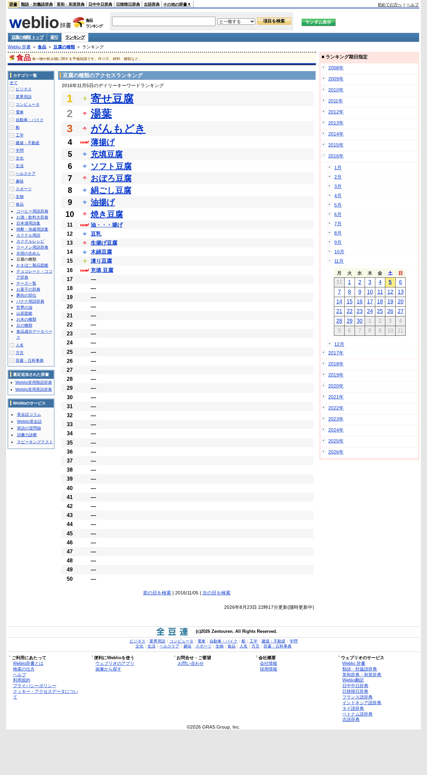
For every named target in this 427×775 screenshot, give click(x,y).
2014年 (336, 134)
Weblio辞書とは (28, 663)
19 (390, 301)
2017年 (336, 352)
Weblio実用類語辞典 (33, 382)
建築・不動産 (28, 143)
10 (370, 292)
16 (360, 301)
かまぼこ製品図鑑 (32, 265)
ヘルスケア (26, 173)
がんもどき (118, 128)
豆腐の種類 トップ (27, 37)
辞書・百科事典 (30, 360)
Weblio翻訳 (353, 680)
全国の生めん (28, 253)
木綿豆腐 (101, 252)
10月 (339, 251)
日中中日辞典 (100, 4)
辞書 (13, 4)
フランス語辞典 (357, 697)
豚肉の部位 (26, 295)
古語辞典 (152, 4)
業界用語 (24, 96)
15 (350, 301)
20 (401, 301)
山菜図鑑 (24, 313)
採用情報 (268, 669)
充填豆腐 (107, 154)
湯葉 (101, 113)
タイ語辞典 (353, 708)
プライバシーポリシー (34, 685)
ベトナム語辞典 (357, 714)
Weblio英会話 (29, 421)
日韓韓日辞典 (128, 4)
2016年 (336, 156)
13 (401, 292)
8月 (338, 233)
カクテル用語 (28, 235)
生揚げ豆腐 (104, 243)
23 (360, 311)
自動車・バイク (30, 119)
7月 (338, 223)
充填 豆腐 (102, 270)
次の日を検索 (216, 592)
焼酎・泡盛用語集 (32, 229)
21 (339, 311)
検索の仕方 (24, 669)
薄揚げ (103, 142)
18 (380, 301)
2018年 (336, 363)
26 (390, 311)
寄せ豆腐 (112, 98)
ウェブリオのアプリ (114, 663)
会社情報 (268, 663)
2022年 (336, 408)
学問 (20, 150)
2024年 (336, 430)
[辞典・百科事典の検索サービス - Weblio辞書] (40, 26)
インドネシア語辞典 (361, 702)
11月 (339, 261)
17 (370, 301)
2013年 (336, 122)
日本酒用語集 (28, 223)
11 (380, 292)
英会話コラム (29, 414)
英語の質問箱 (29, 428)
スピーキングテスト (35, 442)
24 (370, 311)
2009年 (336, 78)
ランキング (75, 37)
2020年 (336, 386)
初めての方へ (390, 4)
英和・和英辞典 (71, 4)
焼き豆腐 (107, 214)
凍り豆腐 (101, 261)
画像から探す (108, 669)
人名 (20, 345)
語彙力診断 (27, 435)
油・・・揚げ (107, 225)
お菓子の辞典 (28, 289)
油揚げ (103, 202)
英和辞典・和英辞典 (361, 674)
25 (380, 311)
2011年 (335, 100)
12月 (339, 344)
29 (350, 321)
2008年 (336, 67)
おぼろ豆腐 (111, 178)
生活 (20, 166)
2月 (338, 177)
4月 (338, 195)
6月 (338, 214)
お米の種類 (26, 319)
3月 (338, 186)
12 (390, 292)
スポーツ (24, 189)
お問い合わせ (191, 663)
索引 (54, 37)
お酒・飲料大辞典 (32, 217)
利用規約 (21, 680)
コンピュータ (28, 104)
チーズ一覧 (26, 283)
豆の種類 (24, 325)
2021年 (336, 397)
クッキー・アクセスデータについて (45, 694)
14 (339, 301)
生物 (20, 196)
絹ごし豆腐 (111, 190)
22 (350, 311)
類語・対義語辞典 (37, 4)
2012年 (336, 111)
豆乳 (96, 234)
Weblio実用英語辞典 (33, 389)
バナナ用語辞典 (30, 301)
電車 (20, 112)
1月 (338, 167)
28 (339, 321)
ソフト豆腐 (111, 166)
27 (401, 311)
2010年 (336, 89)
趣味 (20, 181)
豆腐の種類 (64, 46)
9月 (338, 242)
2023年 (336, 419)
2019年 (336, 374)
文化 (20, 158)
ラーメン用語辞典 (32, 247)
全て (14, 83)
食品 (42, 46)
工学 (20, 135)
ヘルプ (413, 4)
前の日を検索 (157, 592)
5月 (338, 205)
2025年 (336, 441)
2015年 (336, 145)
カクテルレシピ (30, 241)
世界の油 (24, 307)
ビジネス (24, 89)
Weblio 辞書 (19, 46)
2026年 (336, 452)
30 (360, 321)
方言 (20, 352)
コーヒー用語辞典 (32, 211)
